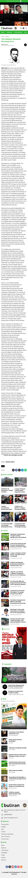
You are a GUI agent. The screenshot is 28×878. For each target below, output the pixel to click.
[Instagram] (18, 867)
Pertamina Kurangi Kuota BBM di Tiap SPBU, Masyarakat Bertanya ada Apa (17, 602)
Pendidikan (4, 852)
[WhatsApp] (25, 470)
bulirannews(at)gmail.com (11, 817)
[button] (21, 28)
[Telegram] (22, 470)
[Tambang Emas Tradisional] (5, 622)
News (2, 845)
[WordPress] (15, 867)
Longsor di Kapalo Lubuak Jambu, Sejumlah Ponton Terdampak (20, 490)
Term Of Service (5, 836)
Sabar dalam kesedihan (16, 770)
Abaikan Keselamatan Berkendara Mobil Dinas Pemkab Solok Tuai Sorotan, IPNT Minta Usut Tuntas (7, 508)
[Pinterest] (12, 867)
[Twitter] (19, 470)
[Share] (25, 45)
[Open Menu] (23, 28)
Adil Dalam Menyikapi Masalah (17, 748)
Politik (3, 855)
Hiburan (3, 857)
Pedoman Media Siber (7, 834)
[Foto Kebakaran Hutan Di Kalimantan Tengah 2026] (5, 537)
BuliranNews (16, 872)
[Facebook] (16, 470)
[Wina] (4, 756)
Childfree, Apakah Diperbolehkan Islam (15, 793)
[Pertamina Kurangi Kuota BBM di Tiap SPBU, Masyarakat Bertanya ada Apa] (5, 603)
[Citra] (4, 741)
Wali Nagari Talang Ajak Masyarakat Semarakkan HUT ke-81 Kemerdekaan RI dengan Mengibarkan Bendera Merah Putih (18, 612)
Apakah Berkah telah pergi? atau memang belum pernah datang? (17, 762)
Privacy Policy (5, 839)
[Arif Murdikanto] (4, 733)
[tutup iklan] (21, 1)
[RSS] (21, 867)
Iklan (2, 829)
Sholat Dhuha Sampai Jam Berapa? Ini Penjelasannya (16, 785)
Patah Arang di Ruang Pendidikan (15, 740)
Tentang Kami (5, 824)
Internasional (4, 850)
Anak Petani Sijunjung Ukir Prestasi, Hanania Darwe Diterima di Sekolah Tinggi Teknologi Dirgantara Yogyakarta (18, 546)
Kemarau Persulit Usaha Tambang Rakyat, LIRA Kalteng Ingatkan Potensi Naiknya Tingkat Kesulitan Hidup (18, 622)
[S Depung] (4, 749)
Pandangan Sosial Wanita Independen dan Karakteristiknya (16, 732)
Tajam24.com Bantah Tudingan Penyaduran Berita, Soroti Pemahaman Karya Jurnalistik (20, 508)
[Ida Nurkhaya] (4, 786)
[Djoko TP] (4, 779)
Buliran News (4, 44)
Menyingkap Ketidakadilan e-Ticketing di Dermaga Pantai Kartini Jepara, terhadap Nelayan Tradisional (17, 778)
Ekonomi (3, 860)
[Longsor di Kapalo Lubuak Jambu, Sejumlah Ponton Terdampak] (21, 482)
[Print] (13, 470)
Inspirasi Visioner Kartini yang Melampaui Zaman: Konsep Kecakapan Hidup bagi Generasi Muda (17, 755)
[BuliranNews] (9, 28)
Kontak (3, 831)
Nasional (3, 848)
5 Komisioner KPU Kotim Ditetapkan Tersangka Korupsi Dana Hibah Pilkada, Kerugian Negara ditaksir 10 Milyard (20, 525)
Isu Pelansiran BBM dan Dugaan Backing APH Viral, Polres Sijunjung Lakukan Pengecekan (6, 525)
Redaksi (3, 827)
